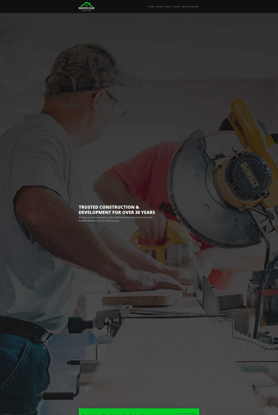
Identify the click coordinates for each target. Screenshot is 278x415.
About (168, 6)
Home (151, 6)
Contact (176, 6)
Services (160, 6)
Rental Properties (190, 6)
